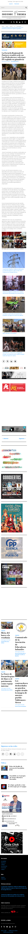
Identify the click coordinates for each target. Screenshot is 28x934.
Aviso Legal (3, 930)
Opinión (11, 3)
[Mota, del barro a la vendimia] (14, 326)
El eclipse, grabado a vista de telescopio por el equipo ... (17, 786)
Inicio (3, 26)
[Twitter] (7, 754)
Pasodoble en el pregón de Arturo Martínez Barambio (17, 777)
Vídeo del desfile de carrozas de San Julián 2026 (16, 768)
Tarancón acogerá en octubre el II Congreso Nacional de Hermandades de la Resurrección (13, 895)
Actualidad (3, 861)
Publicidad (16, 3)
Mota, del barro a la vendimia (9, 333)
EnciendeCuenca (15, 61)
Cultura (2, 869)
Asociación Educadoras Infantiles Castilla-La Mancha (20, 655)
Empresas (3, 863)
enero (11, 26)
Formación (19, 26)
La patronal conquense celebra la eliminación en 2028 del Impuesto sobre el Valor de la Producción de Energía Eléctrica (13, 270)
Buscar (26, 8)
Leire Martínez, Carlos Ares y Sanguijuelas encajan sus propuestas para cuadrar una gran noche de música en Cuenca (13, 354)
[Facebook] (3, 754)
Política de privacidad (8, 932)
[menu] (3, 22)
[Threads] (18, 754)
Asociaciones (4, 866)
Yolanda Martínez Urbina (6, 690)
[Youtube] (14, 754)
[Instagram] (10, 754)
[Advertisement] (14, 409)
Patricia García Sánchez (20, 706)
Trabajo (3, 864)
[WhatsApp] (22, 754)
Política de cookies (13, 930)
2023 (7, 26)
